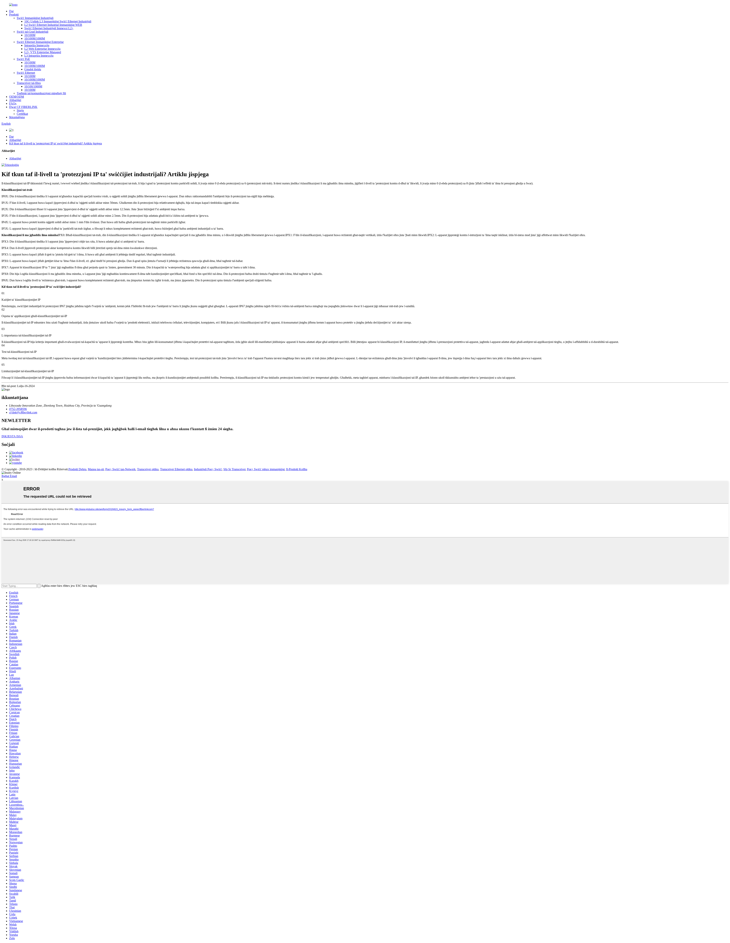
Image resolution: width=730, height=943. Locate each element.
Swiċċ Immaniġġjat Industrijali (35, 18)
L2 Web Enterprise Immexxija (42, 48)
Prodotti (14, 14)
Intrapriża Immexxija (36, 45)
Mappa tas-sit (96, 469)
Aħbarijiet (15, 100)
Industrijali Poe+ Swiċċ (208, 469)
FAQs (12, 103)
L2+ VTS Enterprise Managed (42, 52)
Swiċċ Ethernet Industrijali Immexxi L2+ (48, 28)
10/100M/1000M (34, 38)
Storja (20, 110)
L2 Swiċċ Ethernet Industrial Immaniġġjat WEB (53, 24)
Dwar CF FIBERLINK (23, 107)
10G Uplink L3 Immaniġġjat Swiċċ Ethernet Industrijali (57, 21)
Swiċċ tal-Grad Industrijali (32, 31)
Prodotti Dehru (77, 469)
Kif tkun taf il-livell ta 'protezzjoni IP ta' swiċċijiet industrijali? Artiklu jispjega (55, 143)
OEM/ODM (16, 96)
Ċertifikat (22, 113)
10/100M (29, 35)
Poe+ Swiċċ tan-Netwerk (120, 469)
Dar (11, 11)
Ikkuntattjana (17, 117)
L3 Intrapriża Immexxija (38, 55)
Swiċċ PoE (23, 59)
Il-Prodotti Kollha (296, 469)
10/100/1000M (33, 86)
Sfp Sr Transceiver (234, 469)
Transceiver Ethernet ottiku (176, 469)
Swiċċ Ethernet (26, 72)
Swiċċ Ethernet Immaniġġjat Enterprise (40, 42)
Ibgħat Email (9, 476)
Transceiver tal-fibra (29, 83)
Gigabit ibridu (32, 69)
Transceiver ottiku (148, 469)
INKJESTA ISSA (12, 436)
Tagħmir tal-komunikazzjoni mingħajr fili (41, 93)
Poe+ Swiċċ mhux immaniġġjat (266, 469)
